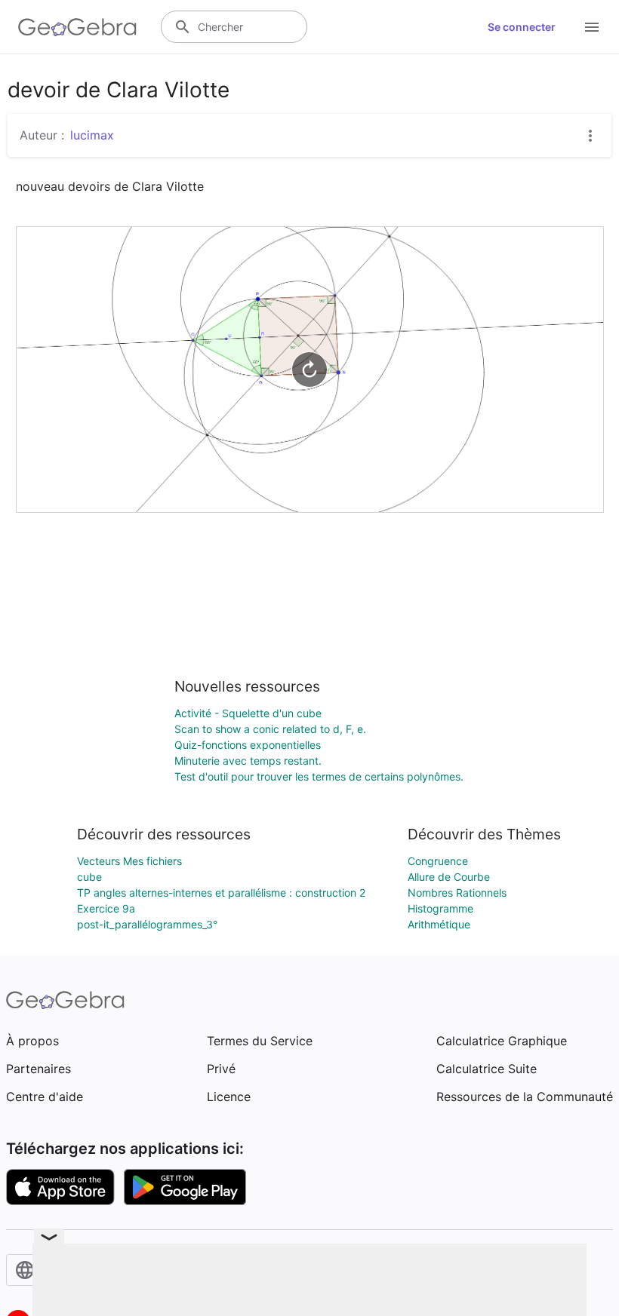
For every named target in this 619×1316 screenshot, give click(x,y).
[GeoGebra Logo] (77, 27)
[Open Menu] (592, 27)
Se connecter (522, 26)
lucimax (92, 135)
